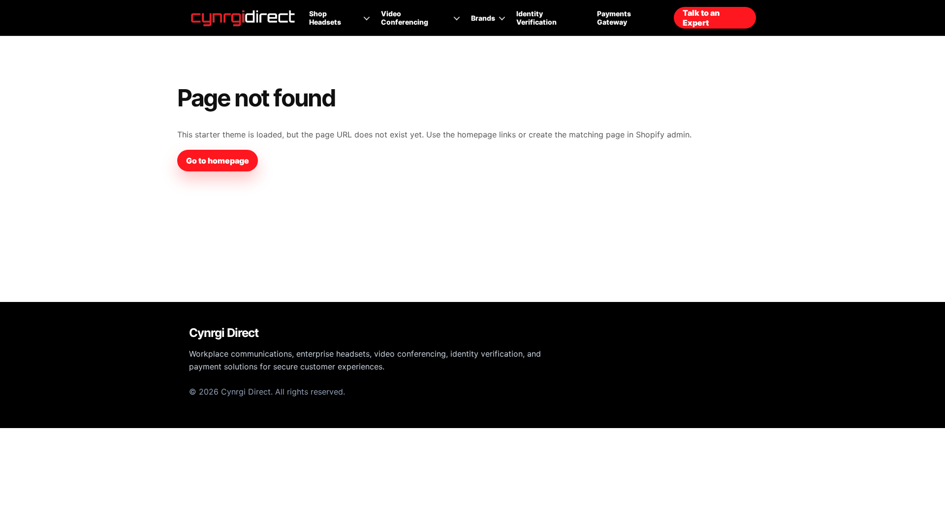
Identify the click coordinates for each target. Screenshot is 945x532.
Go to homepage (217, 161)
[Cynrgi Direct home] (243, 18)
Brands (483, 18)
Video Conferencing (404, 17)
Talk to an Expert (701, 18)
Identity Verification (536, 17)
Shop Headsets (325, 17)
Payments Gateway (614, 17)
